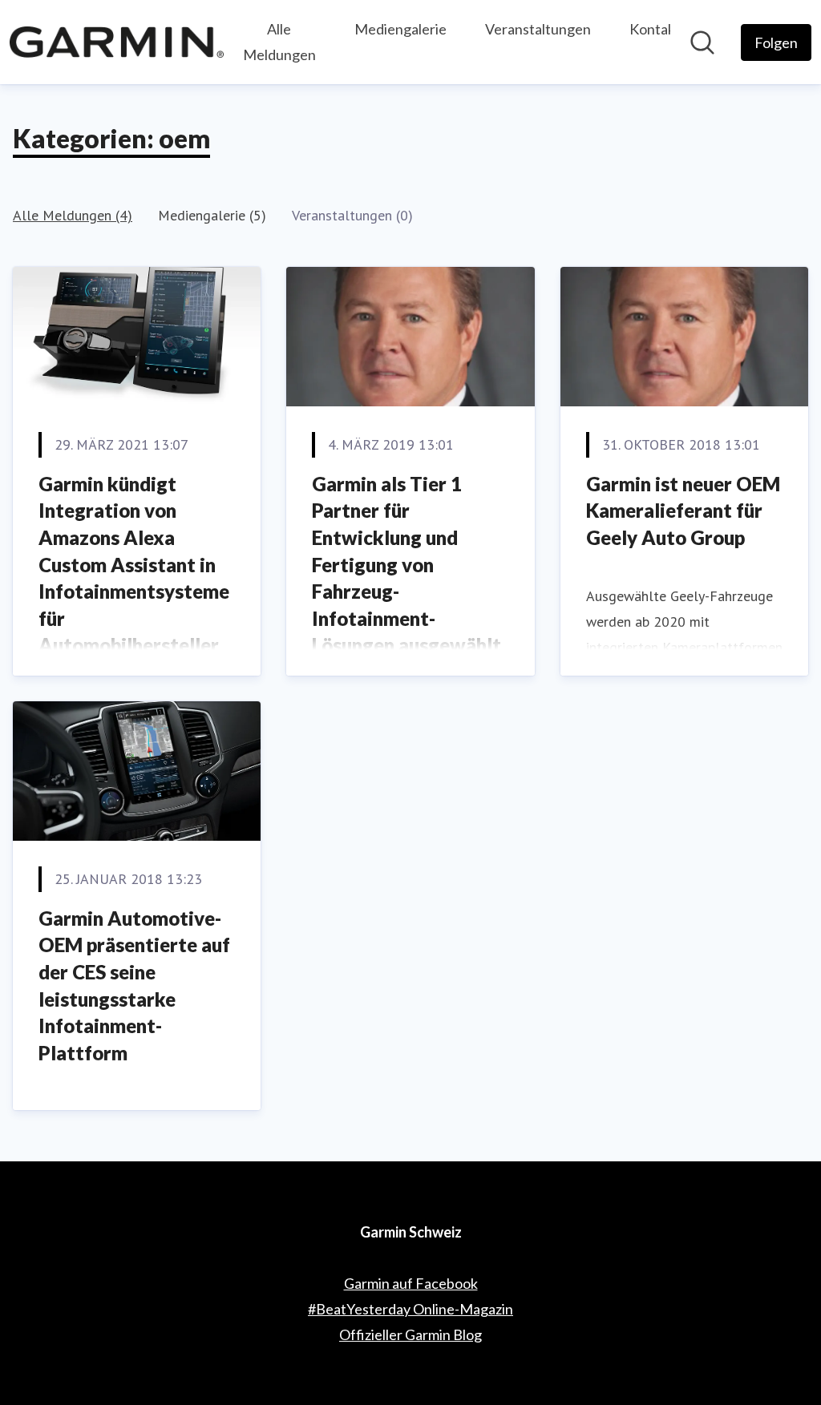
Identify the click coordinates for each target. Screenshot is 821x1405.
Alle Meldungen (279, 41)
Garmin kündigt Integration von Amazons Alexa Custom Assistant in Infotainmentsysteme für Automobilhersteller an (133, 578)
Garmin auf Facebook (411, 1283)
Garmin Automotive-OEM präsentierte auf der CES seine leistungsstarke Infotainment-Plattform (134, 985)
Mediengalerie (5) (212, 215)
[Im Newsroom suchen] (702, 42)
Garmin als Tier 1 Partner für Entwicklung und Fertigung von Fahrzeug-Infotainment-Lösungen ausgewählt (406, 564)
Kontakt (655, 29)
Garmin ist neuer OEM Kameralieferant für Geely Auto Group (683, 510)
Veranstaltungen (538, 29)
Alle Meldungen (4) (72, 215)
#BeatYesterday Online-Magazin (410, 1309)
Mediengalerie (400, 29)
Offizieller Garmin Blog (410, 1334)
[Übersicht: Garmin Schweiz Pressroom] (117, 41)
